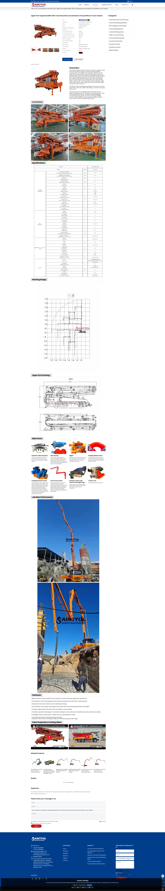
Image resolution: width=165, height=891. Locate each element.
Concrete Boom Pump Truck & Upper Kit (95, 851)
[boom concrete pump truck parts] (40, 447)
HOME (80, 5)
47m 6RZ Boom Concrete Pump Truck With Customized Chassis (87, 771)
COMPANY (86, 5)
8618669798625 (37, 856)
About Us (65, 855)
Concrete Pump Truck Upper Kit (51, 791)
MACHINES (95, 5)
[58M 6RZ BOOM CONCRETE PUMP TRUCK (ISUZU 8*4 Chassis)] (75, 762)
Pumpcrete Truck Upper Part (65, 791)
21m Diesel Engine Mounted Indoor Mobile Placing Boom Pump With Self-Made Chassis (49, 771)
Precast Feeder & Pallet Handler (96, 864)
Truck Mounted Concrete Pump (47, 8)
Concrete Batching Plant (94, 861)
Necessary (75, 887)
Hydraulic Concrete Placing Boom (96, 855)
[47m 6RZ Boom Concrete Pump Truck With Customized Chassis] (87, 762)
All (36, 8)
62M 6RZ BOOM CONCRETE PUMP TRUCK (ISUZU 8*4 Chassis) (62, 771)
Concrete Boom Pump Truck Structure (81, 791)
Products (65, 851)
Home (33, 8)
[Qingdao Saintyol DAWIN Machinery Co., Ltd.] (38, 5)
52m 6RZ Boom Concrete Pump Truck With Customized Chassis (99, 771)
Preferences (86, 887)
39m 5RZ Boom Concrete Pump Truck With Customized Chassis (36, 771)
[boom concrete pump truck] (49, 83)
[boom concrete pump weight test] (68, 540)
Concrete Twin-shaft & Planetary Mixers (96, 858)
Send (36, 826)
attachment (103, 821)
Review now (71, 782)
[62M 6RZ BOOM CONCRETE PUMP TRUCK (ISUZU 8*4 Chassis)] (62, 762)
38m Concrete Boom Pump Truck (38, 793)
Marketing (91, 887)
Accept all (89, 885)
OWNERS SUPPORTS (107, 5)
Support (65, 858)
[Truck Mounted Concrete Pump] (81, 53)
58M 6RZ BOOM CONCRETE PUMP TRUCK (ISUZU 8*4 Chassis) (75, 771)
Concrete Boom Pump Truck (37, 791)
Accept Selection (82, 885)
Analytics (80, 887)
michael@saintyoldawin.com (41, 855)
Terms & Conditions (47, 823)
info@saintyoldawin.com (40, 853)
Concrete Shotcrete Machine (95, 848)
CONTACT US (125, 5)
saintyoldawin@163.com (40, 851)
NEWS (116, 5)
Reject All (75, 885)
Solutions (65, 853)
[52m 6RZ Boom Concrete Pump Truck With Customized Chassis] (100, 762)
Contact (65, 860)
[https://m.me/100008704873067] (162, 876)
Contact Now (68, 59)
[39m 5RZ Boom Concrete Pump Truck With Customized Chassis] (37, 762)
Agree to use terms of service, (41, 823)
